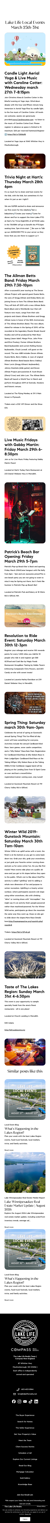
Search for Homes (25, 1422)
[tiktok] (30, 1401)
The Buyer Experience (25, 1415)
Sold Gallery (25, 1478)
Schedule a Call (25, 1453)
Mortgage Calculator (25, 1472)
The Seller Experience (25, 1428)
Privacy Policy (41, 1506)
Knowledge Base (25, 1484)
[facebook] (14, 1401)
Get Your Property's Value (25, 1434)
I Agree (25, 1519)
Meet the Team (25, 1441)
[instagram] (19, 1401)
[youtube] (25, 1401)
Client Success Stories (25, 1447)
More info (28, 1514)
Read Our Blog (25, 1466)
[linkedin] (36, 1401)
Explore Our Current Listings (25, 1459)
